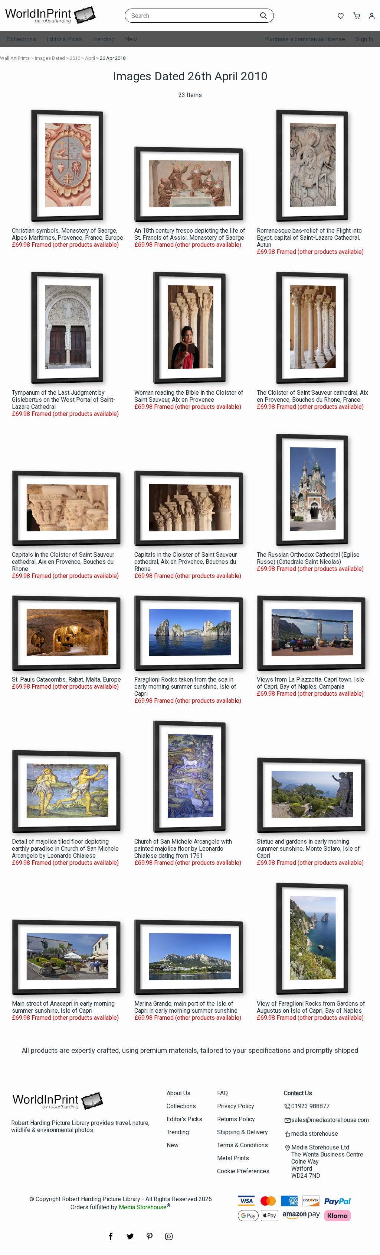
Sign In (364, 39)
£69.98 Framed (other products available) (65, 244)
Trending (103, 39)
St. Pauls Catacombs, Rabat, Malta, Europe (66, 679)
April (90, 58)
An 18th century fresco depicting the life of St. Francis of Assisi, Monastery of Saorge (189, 234)
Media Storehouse (143, 1207)
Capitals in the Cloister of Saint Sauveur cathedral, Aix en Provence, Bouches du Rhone (63, 561)
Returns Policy (236, 1119)
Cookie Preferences (243, 1171)
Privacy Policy (235, 1106)
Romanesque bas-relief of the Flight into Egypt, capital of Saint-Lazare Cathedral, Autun (309, 237)
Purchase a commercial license (304, 39)
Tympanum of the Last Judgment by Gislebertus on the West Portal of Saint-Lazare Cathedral (63, 399)
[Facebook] (111, 1240)
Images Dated (50, 58)
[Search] (263, 15)
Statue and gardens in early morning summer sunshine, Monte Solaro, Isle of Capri (308, 848)
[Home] (50, 24)
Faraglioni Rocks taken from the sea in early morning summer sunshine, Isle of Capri (185, 686)
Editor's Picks (64, 39)
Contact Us (298, 1093)
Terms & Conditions (242, 1145)
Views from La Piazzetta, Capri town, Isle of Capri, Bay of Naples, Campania (310, 683)
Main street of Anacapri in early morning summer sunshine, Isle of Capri (63, 1007)
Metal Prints (233, 1158)
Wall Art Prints (15, 58)
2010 (75, 58)
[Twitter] (130, 1240)
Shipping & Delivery (242, 1132)
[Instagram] (169, 1240)
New (131, 39)
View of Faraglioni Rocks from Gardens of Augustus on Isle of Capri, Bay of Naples (311, 1007)
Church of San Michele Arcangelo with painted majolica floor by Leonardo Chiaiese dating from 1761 (183, 848)
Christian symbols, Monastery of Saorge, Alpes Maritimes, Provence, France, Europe (67, 234)
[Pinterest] (149, 1240)
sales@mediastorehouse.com (330, 1119)
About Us (178, 1093)
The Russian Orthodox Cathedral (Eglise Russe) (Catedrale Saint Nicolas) (308, 558)
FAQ (222, 1093)
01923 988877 (310, 1106)
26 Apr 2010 (112, 58)
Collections (21, 39)
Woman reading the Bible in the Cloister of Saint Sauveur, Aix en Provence (188, 396)
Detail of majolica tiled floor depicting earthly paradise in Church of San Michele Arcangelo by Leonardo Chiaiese (65, 848)
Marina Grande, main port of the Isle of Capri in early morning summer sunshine (186, 1007)
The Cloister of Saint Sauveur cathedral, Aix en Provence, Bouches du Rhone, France (312, 396)
